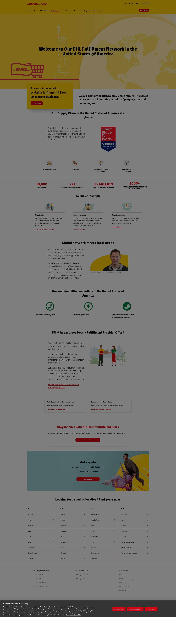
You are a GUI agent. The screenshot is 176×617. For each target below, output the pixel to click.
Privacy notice (70, 615)
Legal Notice (77, 615)
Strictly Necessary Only (135, 609)
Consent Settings (119, 609)
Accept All (151, 609)
